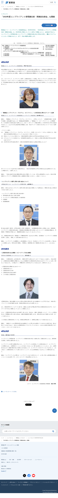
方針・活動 (11, 459)
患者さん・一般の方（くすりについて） (10, 462)
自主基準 (19, 459)
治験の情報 (3, 466)
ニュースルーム (38, 459)
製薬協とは (3, 459)
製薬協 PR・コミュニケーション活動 (10, 445)
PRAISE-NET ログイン (28, 484)
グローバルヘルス (28, 459)
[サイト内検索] (52, 2)
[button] (2, 2)
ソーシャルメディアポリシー (48, 482)
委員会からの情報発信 (6, 468)
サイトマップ (4, 482)
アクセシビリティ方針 (15, 484)
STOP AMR (4, 454)
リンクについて (4, 484)
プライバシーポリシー (35, 482)
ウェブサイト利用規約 (23, 482)
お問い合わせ (12, 482)
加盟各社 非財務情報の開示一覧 (8, 451)
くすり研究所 (4, 448)
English (3, 471)
